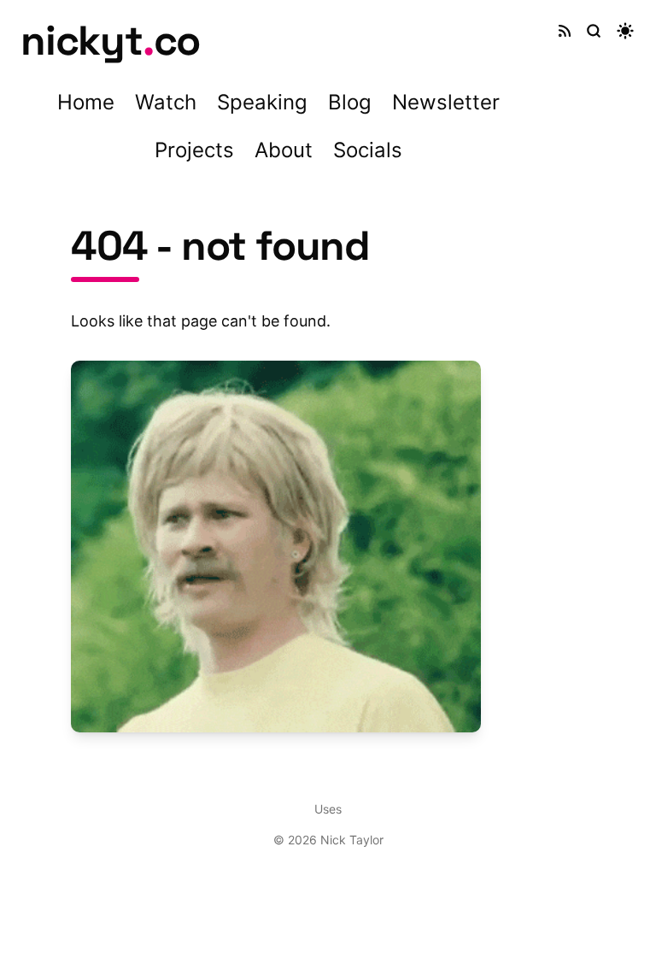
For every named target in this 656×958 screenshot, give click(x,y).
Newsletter (446, 102)
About (284, 150)
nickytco (110, 41)
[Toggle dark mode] (625, 31)
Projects (194, 150)
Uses (328, 809)
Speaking (262, 102)
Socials (367, 150)
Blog (350, 102)
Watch (165, 102)
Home (85, 102)
